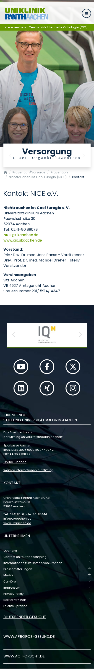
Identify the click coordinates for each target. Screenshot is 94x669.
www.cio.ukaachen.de (22, 240)
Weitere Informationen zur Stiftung (28, 470)
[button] (10, 155)
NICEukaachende (20, 234)
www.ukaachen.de (17, 523)
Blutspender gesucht (24, 616)
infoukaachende (17, 518)
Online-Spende (14, 462)
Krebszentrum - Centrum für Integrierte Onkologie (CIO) (46, 27)
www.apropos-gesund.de (29, 636)
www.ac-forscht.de (24, 656)
